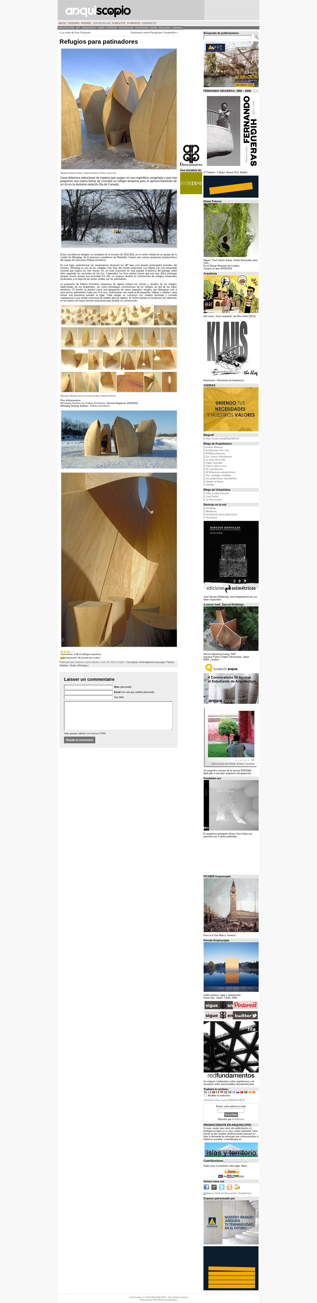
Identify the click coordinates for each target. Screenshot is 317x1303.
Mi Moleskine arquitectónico (220, 472)
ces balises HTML (96, 733)
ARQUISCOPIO (158, 1297)
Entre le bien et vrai (216, 466)
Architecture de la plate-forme (221, 514)
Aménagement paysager (152, 662)
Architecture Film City (217, 450)
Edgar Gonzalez (214, 462)
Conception (132, 662)
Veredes (210, 484)
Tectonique (211, 517)
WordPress (158, 1300)
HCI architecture (214, 469)
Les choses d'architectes (219, 456)
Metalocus (211, 511)
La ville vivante (214, 499)
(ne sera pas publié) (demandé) (134, 692)
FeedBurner (238, 1119)
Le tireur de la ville (215, 459)
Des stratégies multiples (218, 475)
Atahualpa (172, 1300)
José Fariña (212, 496)
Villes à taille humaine (217, 493)
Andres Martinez (214, 447)
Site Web (119, 697)
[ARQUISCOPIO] (158, 10)
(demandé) (122, 687)
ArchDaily (211, 508)
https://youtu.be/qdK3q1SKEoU (222, 438)
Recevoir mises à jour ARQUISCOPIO (224, 1100)
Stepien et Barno (214, 481)
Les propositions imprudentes (221, 478)
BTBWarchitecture (215, 453)
